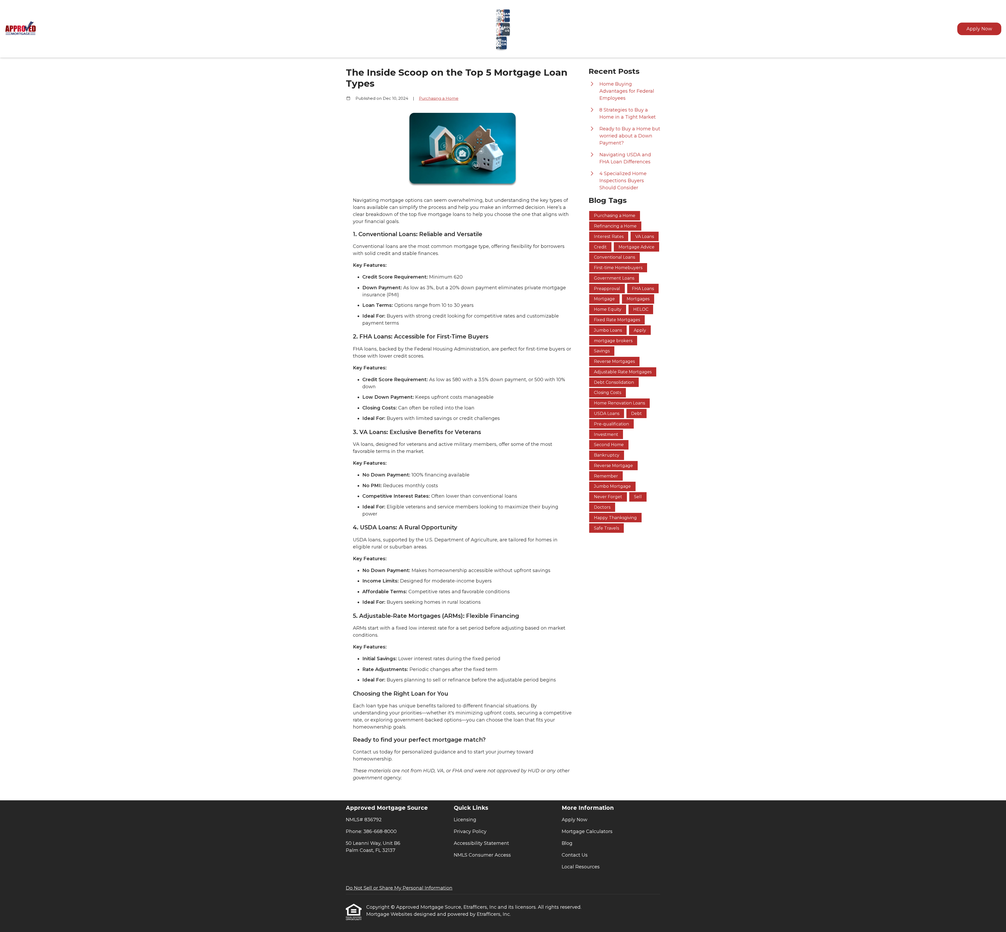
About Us (507, 29)
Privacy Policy (470, 831)
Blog (567, 843)
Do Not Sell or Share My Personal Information (399, 888)
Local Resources (581, 867)
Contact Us (575, 855)
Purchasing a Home (438, 98)
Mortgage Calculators (587, 831)
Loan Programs (504, 42)
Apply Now (979, 29)
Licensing (465, 820)
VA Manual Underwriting (507, 15)
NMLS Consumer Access (482, 855)
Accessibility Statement (481, 843)
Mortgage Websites (390, 914)
